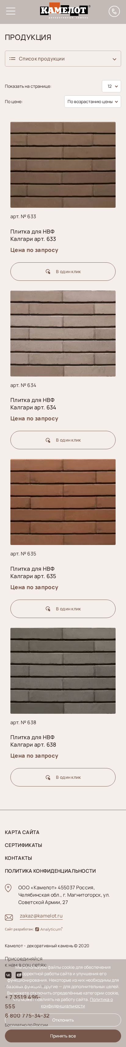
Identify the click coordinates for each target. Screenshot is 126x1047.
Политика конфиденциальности (50, 870)
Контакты (18, 858)
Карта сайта (22, 832)
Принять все (63, 1036)
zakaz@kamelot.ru (41, 915)
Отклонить (63, 1020)
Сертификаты (23, 845)
